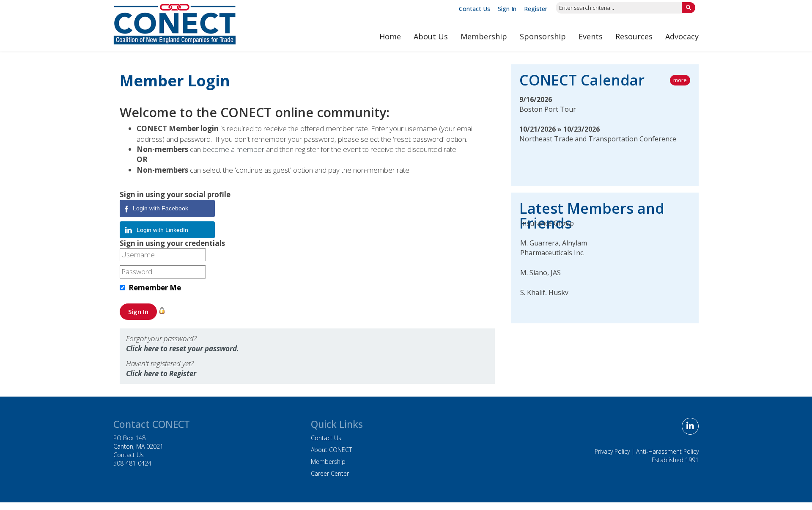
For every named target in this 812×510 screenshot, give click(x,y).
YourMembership (449, 506)
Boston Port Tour (547, 109)
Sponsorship (543, 36)
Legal (483, 506)
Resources (634, 36)
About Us (431, 36)
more (680, 80)
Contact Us (474, 9)
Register (535, 9)
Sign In (507, 9)
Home (390, 36)
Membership (484, 36)
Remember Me (155, 287)
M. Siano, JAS (540, 268)
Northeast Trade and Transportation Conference (597, 138)
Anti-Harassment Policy (667, 451)
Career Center (330, 473)
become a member (233, 149)
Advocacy (682, 36)
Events (591, 36)
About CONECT (331, 450)
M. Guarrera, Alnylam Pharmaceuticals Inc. (553, 244)
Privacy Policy (612, 451)
